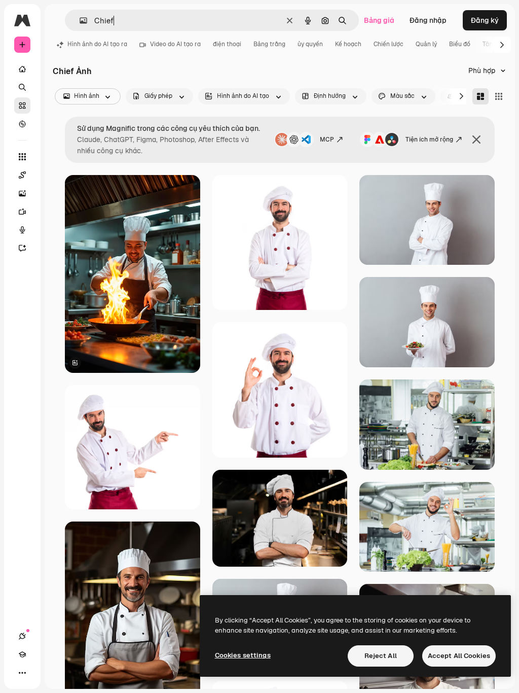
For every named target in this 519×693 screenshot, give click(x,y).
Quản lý (426, 44)
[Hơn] (22, 673)
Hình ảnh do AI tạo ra (97, 44)
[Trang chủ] (22, 69)
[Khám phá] (22, 124)
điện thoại (227, 44)
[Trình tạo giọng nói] (22, 230)
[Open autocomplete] (79, 20)
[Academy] (22, 654)
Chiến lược (388, 44)
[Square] (499, 96)
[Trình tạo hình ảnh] (22, 193)
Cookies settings (243, 655)
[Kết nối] (22, 636)
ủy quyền (310, 44)
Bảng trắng (269, 44)
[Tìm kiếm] (22, 87)
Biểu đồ (459, 44)
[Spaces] (22, 175)
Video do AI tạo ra (175, 44)
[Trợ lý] (22, 248)
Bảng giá (379, 20)
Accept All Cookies (459, 655)
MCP (327, 139)
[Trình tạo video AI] (22, 211)
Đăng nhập (428, 20)
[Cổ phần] (22, 105)
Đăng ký (485, 20)
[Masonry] (480, 96)
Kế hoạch (348, 44)
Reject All (380, 655)
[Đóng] (476, 139)
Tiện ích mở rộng (429, 139)
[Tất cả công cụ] (22, 157)
